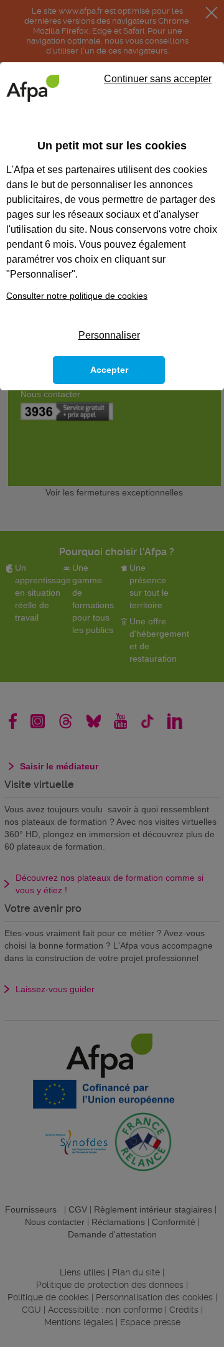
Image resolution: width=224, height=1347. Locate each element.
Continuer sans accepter (158, 78)
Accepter (109, 370)
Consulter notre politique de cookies (76, 296)
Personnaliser (109, 335)
